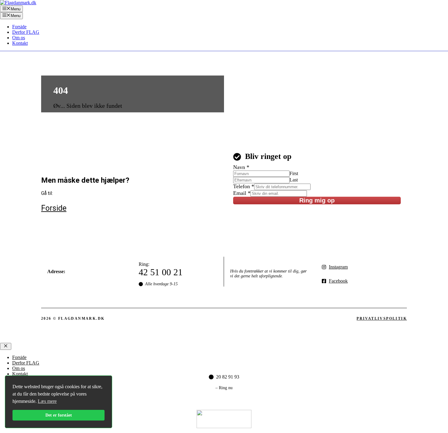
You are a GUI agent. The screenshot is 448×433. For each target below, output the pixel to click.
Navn (241, 167)
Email (242, 193)
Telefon (243, 186)
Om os (18, 37)
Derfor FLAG (25, 32)
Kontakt (20, 43)
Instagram (338, 266)
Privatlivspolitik (382, 318)
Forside (19, 26)
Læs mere (47, 401)
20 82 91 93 (227, 376)
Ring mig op (317, 200)
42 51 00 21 (161, 272)
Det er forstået (58, 415)
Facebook (338, 280)
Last (294, 179)
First (294, 173)
